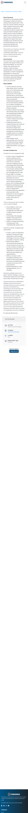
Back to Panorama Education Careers (11, 11)
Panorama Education (13, 332)
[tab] (7, 2)
